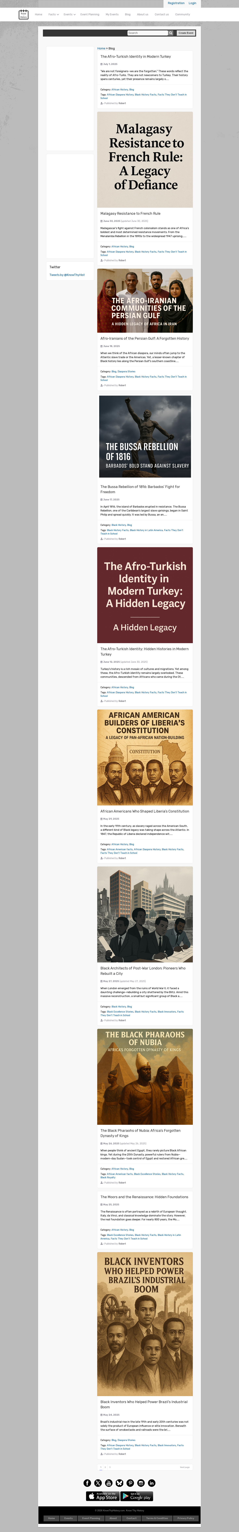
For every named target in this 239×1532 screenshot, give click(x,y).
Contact (131, 1518)
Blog (128, 14)
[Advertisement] (70, 98)
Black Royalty (107, 1177)
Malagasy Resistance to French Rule (130, 213)
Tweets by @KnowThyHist (67, 275)
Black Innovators (167, 1011)
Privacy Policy (186, 1518)
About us (142, 14)
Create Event (186, 32)
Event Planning (89, 14)
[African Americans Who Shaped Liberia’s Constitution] (145, 757)
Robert (122, 103)
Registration (176, 3)
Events (68, 14)
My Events (112, 14)
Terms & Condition (157, 1518)
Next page (185, 1467)
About (113, 1518)
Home (38, 14)
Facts (52, 14)
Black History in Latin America (146, 530)
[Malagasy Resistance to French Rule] (145, 160)
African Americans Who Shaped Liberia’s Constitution (144, 811)
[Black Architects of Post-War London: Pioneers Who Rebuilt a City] (145, 914)
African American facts (120, 849)
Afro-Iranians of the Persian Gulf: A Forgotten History (144, 338)
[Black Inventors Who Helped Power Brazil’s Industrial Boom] (145, 1324)
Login (192, 3)
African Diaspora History (120, 94)
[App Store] (103, 1496)
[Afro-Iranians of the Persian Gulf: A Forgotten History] (145, 301)
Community (182, 14)
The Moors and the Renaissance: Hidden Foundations (144, 1197)
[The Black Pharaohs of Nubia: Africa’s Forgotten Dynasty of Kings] (145, 1077)
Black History (119, 525)
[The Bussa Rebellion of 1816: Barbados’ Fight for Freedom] (145, 437)
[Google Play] (136, 1496)
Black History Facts (145, 94)
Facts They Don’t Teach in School (118, 853)
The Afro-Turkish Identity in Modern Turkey (135, 56)
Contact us (162, 14)
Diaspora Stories (126, 371)
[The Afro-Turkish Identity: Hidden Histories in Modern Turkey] (145, 595)
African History (120, 89)
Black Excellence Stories (120, 1011)
